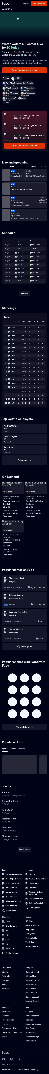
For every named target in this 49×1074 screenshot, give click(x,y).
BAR (13, 335)
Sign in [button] (26, 3)
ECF (13, 399)
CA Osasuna (29, 93)
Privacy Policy (23, 1070)
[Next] (45, 166)
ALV (13, 331)
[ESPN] (6, 188)
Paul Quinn (7, 809)
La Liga (18, 78)
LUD (13, 355)
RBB (13, 347)
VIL (13, 379)
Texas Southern (10, 801)
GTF (13, 367)
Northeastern (9, 818)
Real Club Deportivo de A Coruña (19, 83)
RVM (14, 383)
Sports (5, 749)
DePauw (6, 827)
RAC (13, 359)
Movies (22, 749)
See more (24, 293)
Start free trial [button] (39, 3)
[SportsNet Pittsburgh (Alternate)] (6, 201)
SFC (13, 343)
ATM (13, 327)
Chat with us (31, 1041)
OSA (13, 351)
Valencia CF (11, 98)
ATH (13, 403)
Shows (13, 749)
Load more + (24, 849)
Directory (34, 1070)
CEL (13, 387)
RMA (14, 339)
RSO (13, 371)
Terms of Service (8, 1070)
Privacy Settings (32, 1037)
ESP (13, 363)
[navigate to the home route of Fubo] (6, 3)
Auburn (6, 792)
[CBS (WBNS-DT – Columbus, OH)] (6, 215)
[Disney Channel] (6, 175)
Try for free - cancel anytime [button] (25, 70)
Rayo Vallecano (12, 93)
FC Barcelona (29, 88)
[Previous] (41, 166)
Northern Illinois (10, 836)
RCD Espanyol (12, 88)
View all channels (24, 727)
